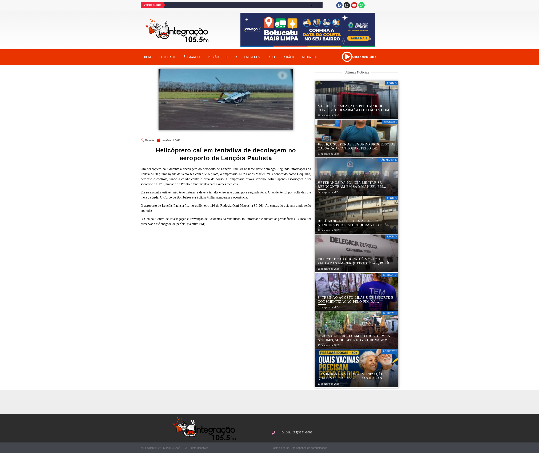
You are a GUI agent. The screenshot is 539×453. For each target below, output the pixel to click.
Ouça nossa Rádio (364, 57)
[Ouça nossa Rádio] (347, 56)
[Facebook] (339, 5)
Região (213, 57)
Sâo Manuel (191, 57)
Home (148, 57)
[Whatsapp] (361, 5)
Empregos (252, 57)
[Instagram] (347, 5)
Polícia (231, 57)
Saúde (272, 57)
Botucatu (167, 57)
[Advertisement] (271, 401)
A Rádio (289, 57)
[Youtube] (354, 5)
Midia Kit (309, 57)
